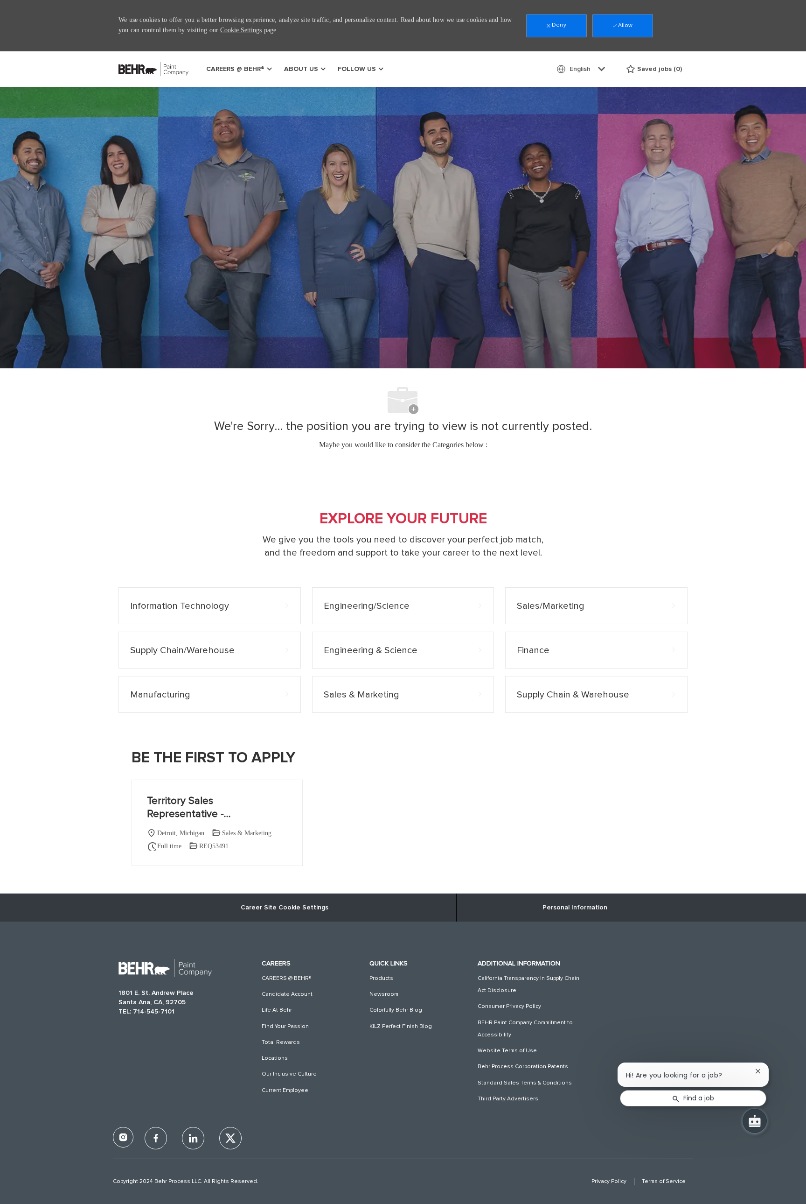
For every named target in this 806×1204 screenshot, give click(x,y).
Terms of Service (664, 1181)
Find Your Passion (285, 1026)
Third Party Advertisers (508, 1099)
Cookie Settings (241, 30)
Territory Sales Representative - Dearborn (185, 808)
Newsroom (383, 994)
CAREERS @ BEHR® (286, 978)
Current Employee (285, 1090)
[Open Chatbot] (755, 1121)
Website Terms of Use (507, 1051)
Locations (275, 1058)
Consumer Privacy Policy (509, 1006)
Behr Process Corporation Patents (523, 1067)
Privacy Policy (608, 1181)
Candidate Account (287, 994)
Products (381, 978)
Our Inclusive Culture (289, 1074)
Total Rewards (281, 1042)
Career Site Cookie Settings (284, 907)
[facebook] (123, 1137)
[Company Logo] (141, 69)
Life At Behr (277, 1010)
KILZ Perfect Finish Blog (400, 1026)
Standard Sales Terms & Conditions (525, 1083)
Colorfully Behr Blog (395, 1010)
